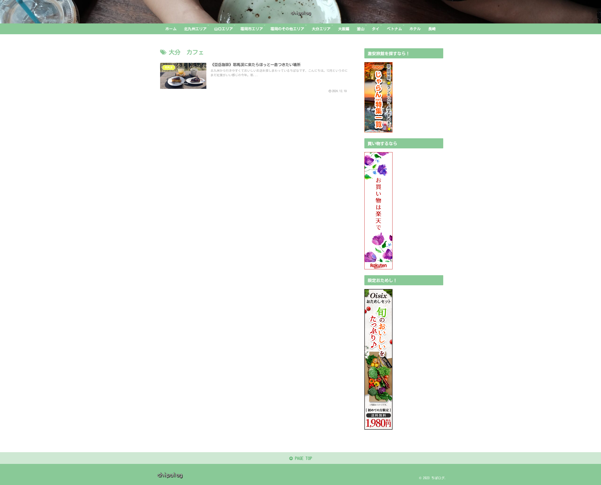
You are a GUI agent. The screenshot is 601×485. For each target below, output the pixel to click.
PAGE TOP (302, 458)
